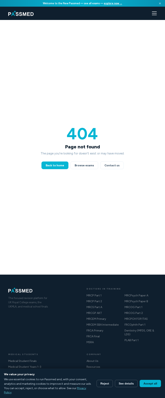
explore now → (113, 3)
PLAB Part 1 (132, 340)
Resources (93, 366)
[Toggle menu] (154, 13)
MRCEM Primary (96, 318)
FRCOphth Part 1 (135, 324)
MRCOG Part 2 (134, 313)
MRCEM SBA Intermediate (103, 324)
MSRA (90, 342)
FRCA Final (93, 336)
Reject (104, 383)
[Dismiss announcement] (160, 3)
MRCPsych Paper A (136, 295)
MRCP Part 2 (94, 301)
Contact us (112, 165)
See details (126, 383)
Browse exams (84, 165)
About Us (92, 361)
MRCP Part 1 (94, 295)
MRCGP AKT (94, 313)
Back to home (55, 165)
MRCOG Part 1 (133, 307)
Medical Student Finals (22, 361)
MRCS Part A (94, 307)
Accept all (150, 383)
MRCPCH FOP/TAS (136, 318)
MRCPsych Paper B (136, 301)
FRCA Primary (95, 330)
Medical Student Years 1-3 (24, 366)
